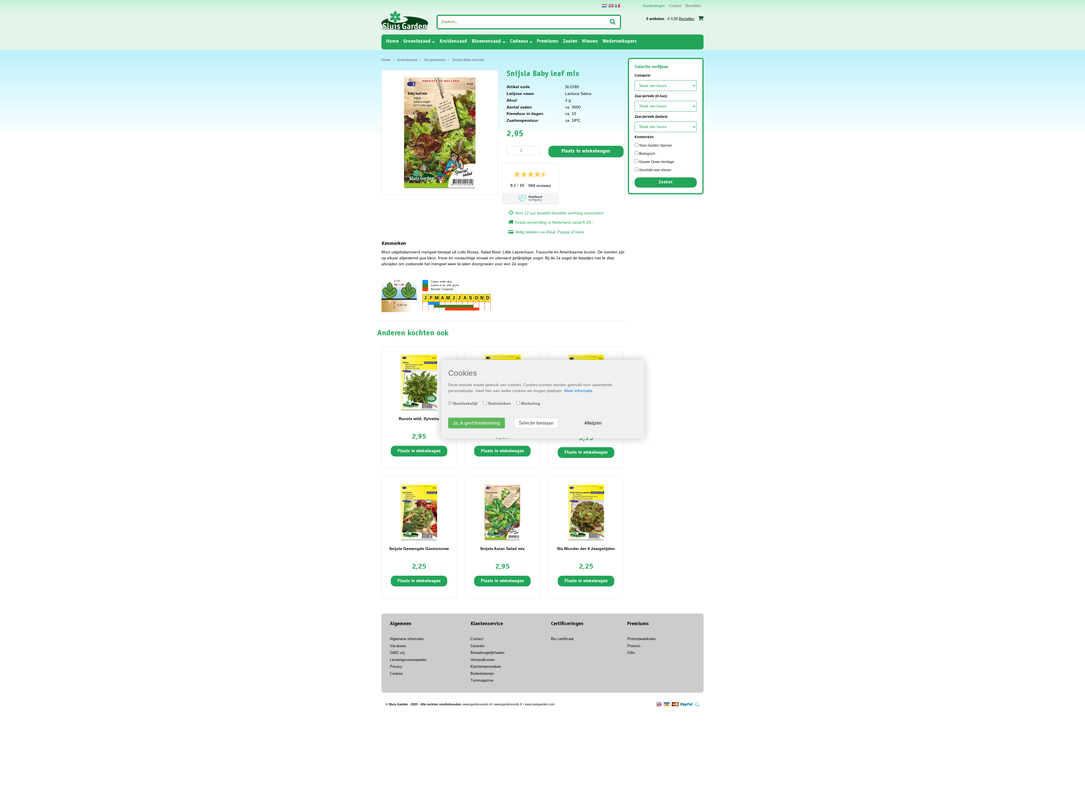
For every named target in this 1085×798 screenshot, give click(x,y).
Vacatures (398, 646)
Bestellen (693, 6)
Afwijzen (593, 422)
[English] (611, 5)
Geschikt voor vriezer (654, 170)
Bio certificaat (562, 639)
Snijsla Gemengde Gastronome (419, 548)
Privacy (396, 666)
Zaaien (570, 41)
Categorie (642, 75)
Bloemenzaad (486, 41)
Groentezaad (417, 41)
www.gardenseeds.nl (477, 704)
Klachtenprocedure (485, 666)
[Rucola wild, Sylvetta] (419, 382)
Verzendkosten (482, 660)
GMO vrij (397, 653)
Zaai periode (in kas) (651, 96)
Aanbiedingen (654, 6)
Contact (675, 6)
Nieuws (590, 41)
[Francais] (617, 5)
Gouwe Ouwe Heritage (656, 162)
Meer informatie (578, 390)
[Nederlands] (604, 5)
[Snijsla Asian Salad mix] (502, 512)
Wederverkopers (619, 41)
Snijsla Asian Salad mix (502, 548)
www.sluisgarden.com (540, 704)
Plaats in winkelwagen (585, 151)
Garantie (477, 646)
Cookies (396, 673)
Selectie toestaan (536, 422)
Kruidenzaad (453, 41)
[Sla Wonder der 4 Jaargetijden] (586, 512)
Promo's (634, 646)
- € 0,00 (670, 19)
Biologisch (646, 154)
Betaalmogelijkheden (487, 653)
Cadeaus (519, 41)
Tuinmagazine (481, 680)
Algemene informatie (407, 639)
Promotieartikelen (641, 639)
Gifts (631, 653)
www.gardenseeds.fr (508, 704)
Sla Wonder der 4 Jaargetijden (586, 548)
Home (392, 41)
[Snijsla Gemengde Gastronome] (419, 512)
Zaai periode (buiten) (651, 117)
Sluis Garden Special (655, 145)
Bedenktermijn (482, 673)
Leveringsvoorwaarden (408, 660)
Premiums (547, 41)
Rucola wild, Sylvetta (419, 418)
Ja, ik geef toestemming (476, 422)
